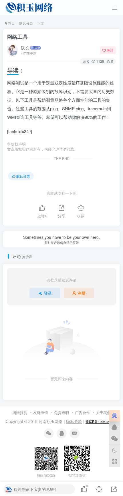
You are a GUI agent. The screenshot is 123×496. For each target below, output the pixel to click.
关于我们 (103, 412)
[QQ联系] (114, 427)
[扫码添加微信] (114, 438)
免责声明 (61, 412)
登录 (48, 293)
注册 (82, 293)
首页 (11, 23)
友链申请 (40, 412)
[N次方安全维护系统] (114, 416)
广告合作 (82, 412)
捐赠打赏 (19, 412)
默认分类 (26, 23)
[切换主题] (114, 450)
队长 (25, 48)
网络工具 (17, 36)
